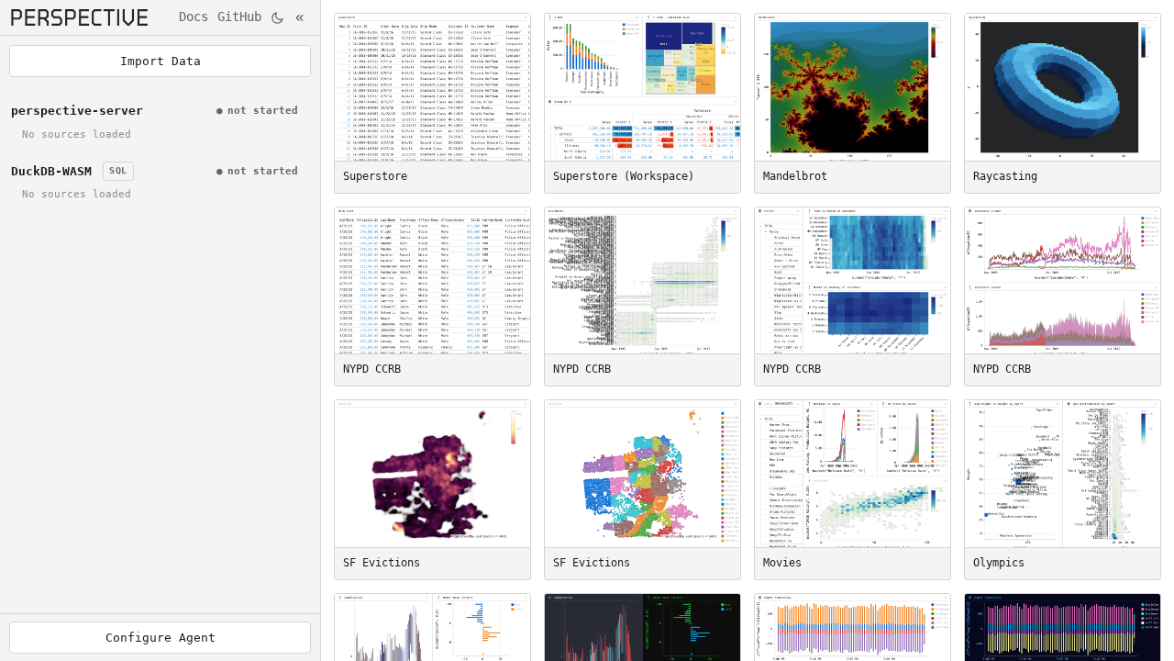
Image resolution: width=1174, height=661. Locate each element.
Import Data (160, 61)
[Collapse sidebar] (301, 18)
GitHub (239, 16)
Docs (193, 16)
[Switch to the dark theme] (277, 18)
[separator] (320, 330)
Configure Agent (160, 637)
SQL (118, 170)
